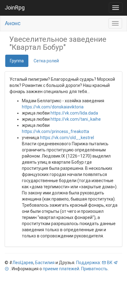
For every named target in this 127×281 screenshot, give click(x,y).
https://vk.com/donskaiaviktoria (53, 106)
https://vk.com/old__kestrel (67, 137)
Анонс (13, 23)
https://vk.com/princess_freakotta (55, 131)
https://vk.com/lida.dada (74, 113)
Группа (17, 60)
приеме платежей (61, 268)
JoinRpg (15, 7)
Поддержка (88, 262)
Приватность (94, 268)
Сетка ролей (46, 60)
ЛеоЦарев (22, 262)
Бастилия (45, 262)
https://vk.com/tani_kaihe (76, 119)
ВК (110, 262)
